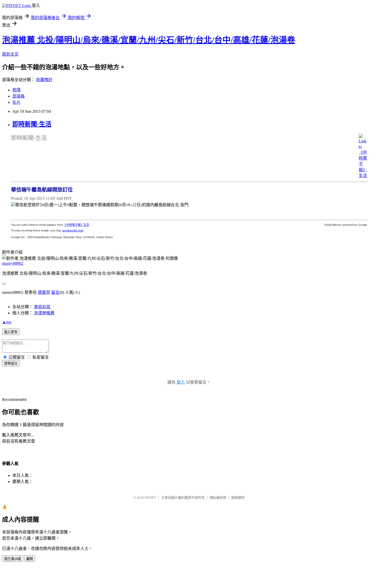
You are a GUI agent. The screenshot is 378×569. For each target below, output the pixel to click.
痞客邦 (44, 292)
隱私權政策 (218, 497)
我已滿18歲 (12, 559)
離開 (29, 559)
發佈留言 (10, 363)
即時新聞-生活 (31, 124)
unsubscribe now (72, 230)
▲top (6, 322)
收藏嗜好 (44, 79)
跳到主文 (10, 54)
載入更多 (10, 332)
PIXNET (150, 497)
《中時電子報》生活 (76, 224)
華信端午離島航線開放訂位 (42, 190)
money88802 (12, 263)
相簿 (16, 90)
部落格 (18, 96)
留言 (55, 292)
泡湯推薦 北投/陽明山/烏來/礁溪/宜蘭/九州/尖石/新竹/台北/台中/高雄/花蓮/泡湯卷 (148, 40)
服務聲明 (238, 497)
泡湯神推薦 (44, 313)
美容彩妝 (42, 307)
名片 (16, 102)
